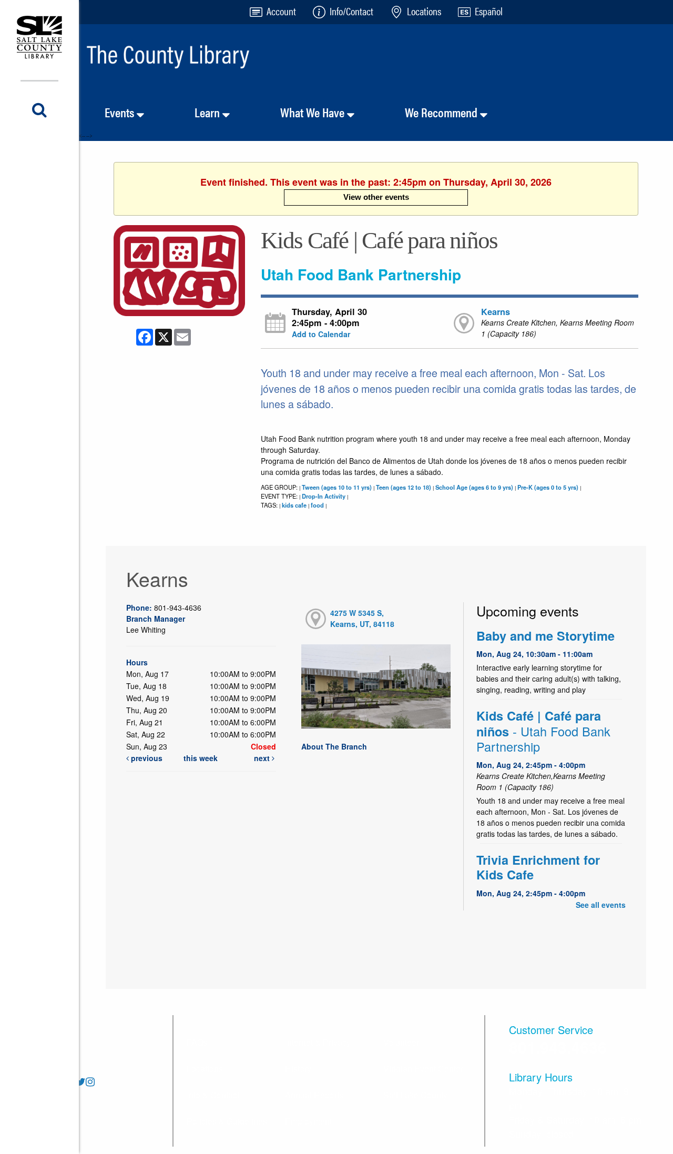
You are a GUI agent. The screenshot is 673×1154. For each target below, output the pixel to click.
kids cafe (294, 505)
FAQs (197, 1042)
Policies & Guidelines (227, 1121)
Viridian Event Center (423, 1068)
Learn (208, 112)
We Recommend (442, 112)
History (298, 1068)
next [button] (263, 758)
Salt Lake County (415, 1095)
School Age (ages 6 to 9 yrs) (474, 487)
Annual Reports (314, 1095)
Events (121, 112)
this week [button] (200, 758)
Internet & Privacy (318, 1042)
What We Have (313, 112)
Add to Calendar (321, 334)
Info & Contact (213, 1095)
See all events (601, 904)
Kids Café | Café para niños (543, 731)
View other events (376, 197)
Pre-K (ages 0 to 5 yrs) (547, 487)
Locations (205, 1068)
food (317, 505)
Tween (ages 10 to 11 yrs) (337, 487)
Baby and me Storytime (545, 635)
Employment (308, 1121)
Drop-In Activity (323, 496)
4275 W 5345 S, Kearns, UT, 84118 (362, 618)
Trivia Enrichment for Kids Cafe (538, 867)
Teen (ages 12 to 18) (403, 487)
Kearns (495, 312)
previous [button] (145, 758)
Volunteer (401, 1042)
